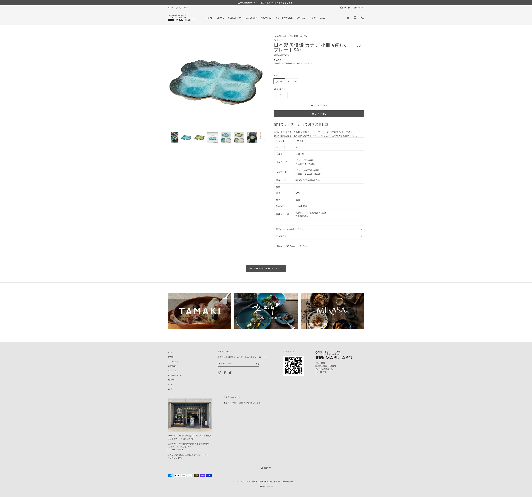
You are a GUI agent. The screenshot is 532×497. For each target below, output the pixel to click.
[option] (266, 2)
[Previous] (169, 140)
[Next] (262, 140)
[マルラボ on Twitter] (230, 372)
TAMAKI (278, 40)
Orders (170, 7)
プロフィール (182, 7)
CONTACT (302, 17)
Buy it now (319, 114)
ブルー (279, 81)
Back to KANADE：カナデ (267, 268)
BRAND (220, 17)
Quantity (279, 89)
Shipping (288, 63)
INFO (313, 17)
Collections (284, 36)
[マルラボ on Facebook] (224, 372)
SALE (322, 17)
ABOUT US (266, 17)
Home (276, 36)
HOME (210, 17)
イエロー (292, 81)
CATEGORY (251, 17)
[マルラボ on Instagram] (219, 372)
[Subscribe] (257, 364)
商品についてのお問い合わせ (290, 229)
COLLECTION (234, 17)
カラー (277, 76)
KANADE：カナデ (298, 36)
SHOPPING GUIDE (284, 17)
